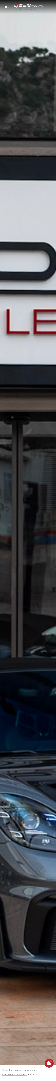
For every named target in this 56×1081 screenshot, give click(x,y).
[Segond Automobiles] (28, 2)
